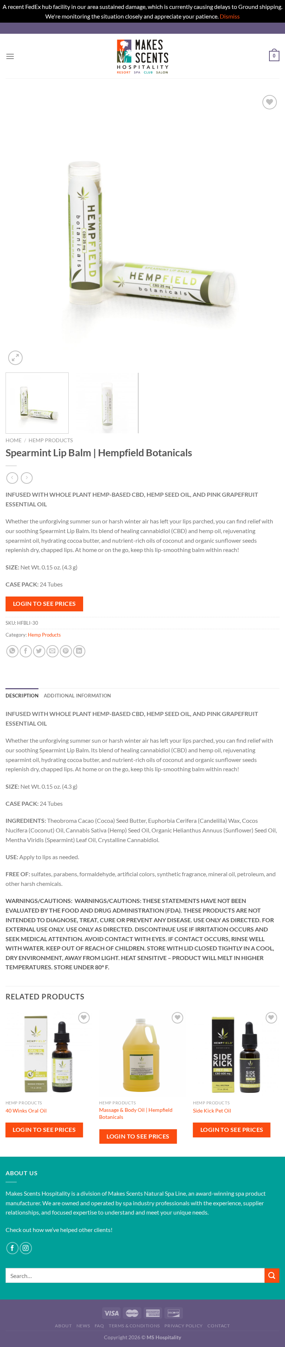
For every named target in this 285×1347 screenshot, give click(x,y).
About (63, 1325)
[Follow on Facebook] (12, 1248)
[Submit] (272, 1275)
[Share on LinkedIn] (79, 651)
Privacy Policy (183, 1325)
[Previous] (20, 230)
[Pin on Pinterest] (66, 651)
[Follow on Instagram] (26, 1248)
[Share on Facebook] (26, 651)
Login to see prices (44, 603)
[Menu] (10, 56)
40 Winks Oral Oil (26, 1110)
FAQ (99, 1325)
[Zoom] (15, 358)
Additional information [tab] (77, 696)
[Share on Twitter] (39, 651)
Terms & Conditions (134, 1325)
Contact (218, 1325)
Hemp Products (51, 440)
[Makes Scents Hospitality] (142, 56)
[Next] (264, 230)
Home (14, 440)
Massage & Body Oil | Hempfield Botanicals (136, 1113)
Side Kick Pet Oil (212, 1110)
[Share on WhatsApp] (12, 651)
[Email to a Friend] (52, 651)
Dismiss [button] (230, 16)
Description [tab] (22, 696)
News (83, 1325)
